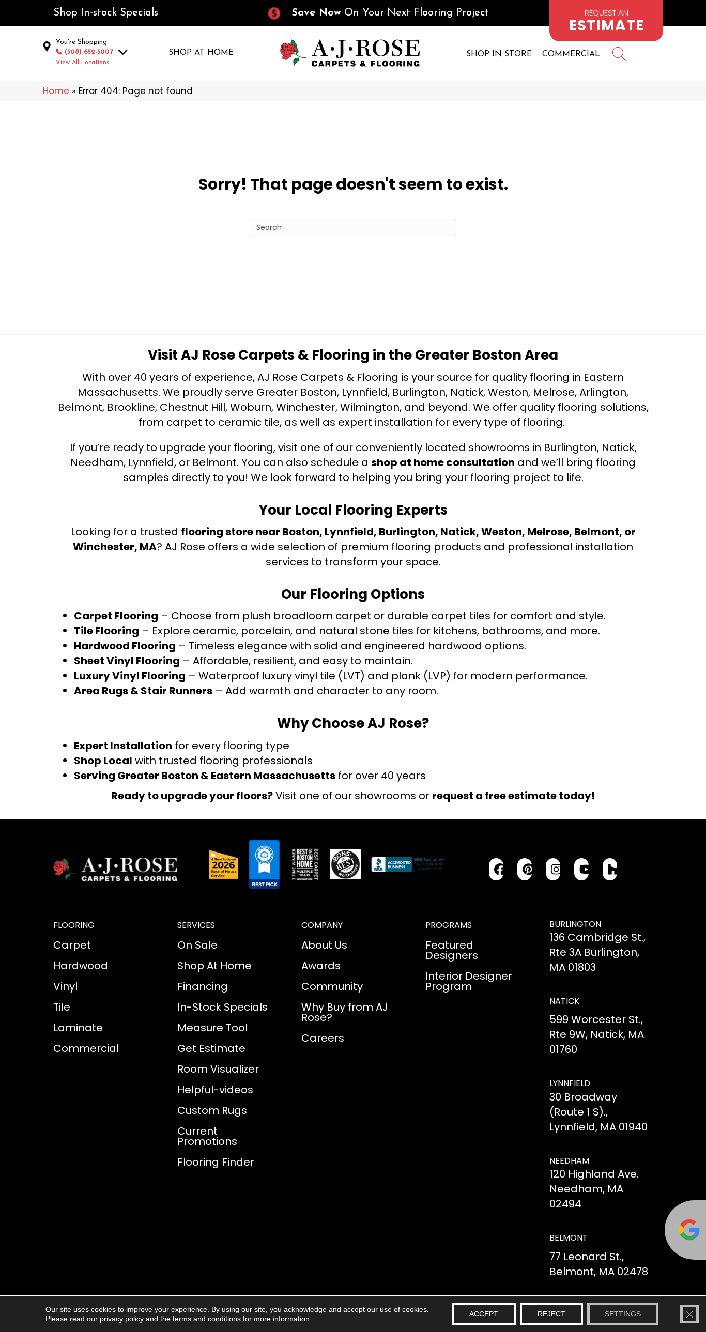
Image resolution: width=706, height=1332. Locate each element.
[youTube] (581, 869)
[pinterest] (524, 869)
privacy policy (122, 1318)
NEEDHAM (569, 1161)
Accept (483, 1314)
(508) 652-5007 (89, 52)
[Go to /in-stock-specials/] (149, 13)
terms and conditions (207, 1318)
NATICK (564, 1001)
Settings (623, 1314)
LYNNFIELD (569, 1083)
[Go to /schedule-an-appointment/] (606, 20)
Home (56, 91)
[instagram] (553, 869)
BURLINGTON (575, 924)
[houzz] (610, 869)
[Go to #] (618, 55)
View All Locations (82, 62)
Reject (551, 1314)
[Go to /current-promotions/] (387, 13)
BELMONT (568, 1238)
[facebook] (496, 869)
